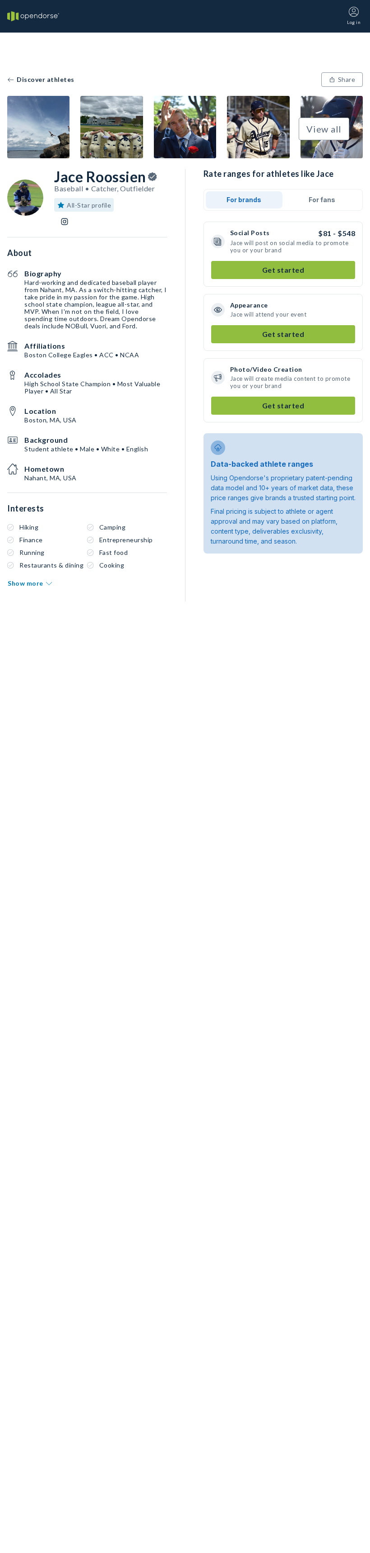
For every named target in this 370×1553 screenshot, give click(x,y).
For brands (244, 200)
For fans (322, 200)
